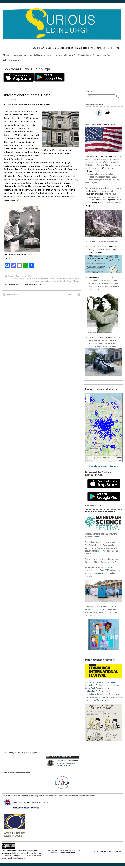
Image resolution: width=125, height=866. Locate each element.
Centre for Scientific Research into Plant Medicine (44, 278)
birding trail (96, 203)
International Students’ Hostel (27, 95)
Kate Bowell (20, 276)
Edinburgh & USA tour (105, 156)
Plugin (119, 460)
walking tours (100, 573)
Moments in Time (108, 567)
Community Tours (64, 55)
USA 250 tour (100, 159)
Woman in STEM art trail (95, 609)
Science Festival (99, 537)
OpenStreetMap (105, 458)
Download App (103, 55)
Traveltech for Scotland (94, 194)
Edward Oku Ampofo (71, 278)
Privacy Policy (117, 851)
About (6, 55)
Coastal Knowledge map (105, 200)
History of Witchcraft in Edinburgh (102, 247)
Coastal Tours (84, 55)
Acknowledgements (12, 60)
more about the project (59, 850)
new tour (94, 277)
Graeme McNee (102, 700)
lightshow (114, 685)
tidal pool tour (90, 206)
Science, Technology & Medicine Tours (32, 55)
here (99, 506)
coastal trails (90, 191)
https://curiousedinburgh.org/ (14, 858)
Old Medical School (14, 295)
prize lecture (101, 551)
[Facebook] (99, 113)
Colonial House (70, 295)
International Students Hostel (45, 281)
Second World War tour (101, 338)
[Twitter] (107, 113)
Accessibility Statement (102, 851)
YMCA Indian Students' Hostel (68, 281)
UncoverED (12, 99)
